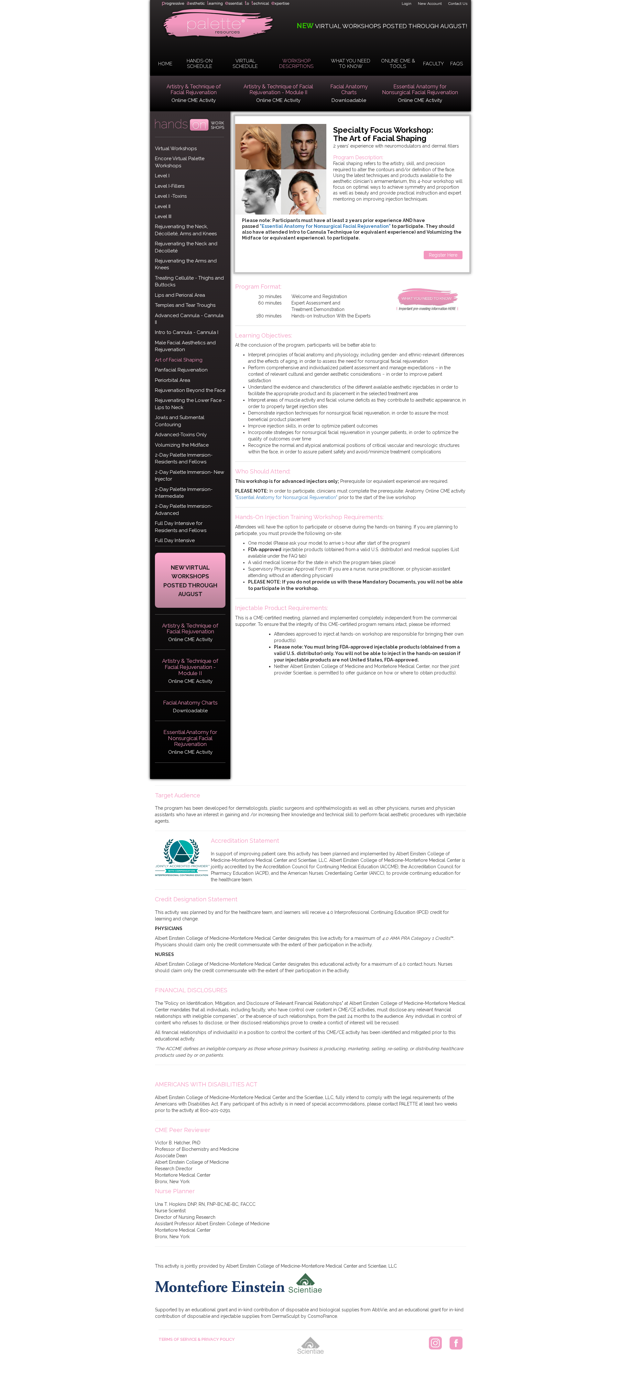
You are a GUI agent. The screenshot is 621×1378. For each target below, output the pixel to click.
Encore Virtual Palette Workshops (179, 162)
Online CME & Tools (398, 63)
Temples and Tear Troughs (185, 305)
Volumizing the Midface (182, 445)
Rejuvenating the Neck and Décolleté (186, 247)
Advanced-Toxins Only (181, 435)
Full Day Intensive (175, 540)
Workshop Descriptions (296, 63)
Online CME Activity (193, 100)
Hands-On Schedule (199, 63)
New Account (430, 3)
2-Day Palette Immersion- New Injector (189, 475)
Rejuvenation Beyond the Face (190, 390)
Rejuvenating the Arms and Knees (186, 264)
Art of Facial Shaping (178, 360)
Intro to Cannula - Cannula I (186, 332)
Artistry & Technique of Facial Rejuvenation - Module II (278, 89)
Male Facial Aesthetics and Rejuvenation (185, 346)
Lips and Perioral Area (180, 295)
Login (406, 3)
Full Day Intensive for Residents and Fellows (180, 526)
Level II (162, 206)
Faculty (433, 64)
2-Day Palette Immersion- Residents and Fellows (183, 458)
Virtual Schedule (245, 63)
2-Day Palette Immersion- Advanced (183, 509)
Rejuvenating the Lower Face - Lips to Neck (190, 403)
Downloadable (349, 100)
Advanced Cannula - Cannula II (189, 319)
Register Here (443, 255)
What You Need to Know (350, 63)
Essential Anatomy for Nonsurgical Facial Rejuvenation (420, 89)
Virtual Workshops (176, 148)
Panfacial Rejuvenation (181, 370)
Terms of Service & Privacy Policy (196, 1339)
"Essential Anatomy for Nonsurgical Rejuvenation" (287, 497)
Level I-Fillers (169, 186)
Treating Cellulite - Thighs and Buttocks (189, 281)
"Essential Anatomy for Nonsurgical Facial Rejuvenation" (325, 226)
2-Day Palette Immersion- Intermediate (183, 492)
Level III (163, 216)
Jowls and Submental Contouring (179, 421)
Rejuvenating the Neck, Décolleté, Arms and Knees (186, 230)
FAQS (456, 64)
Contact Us (457, 3)
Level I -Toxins (171, 196)
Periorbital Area (172, 380)
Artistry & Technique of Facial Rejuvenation (194, 89)
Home (165, 64)
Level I (162, 176)
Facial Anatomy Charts (349, 89)
